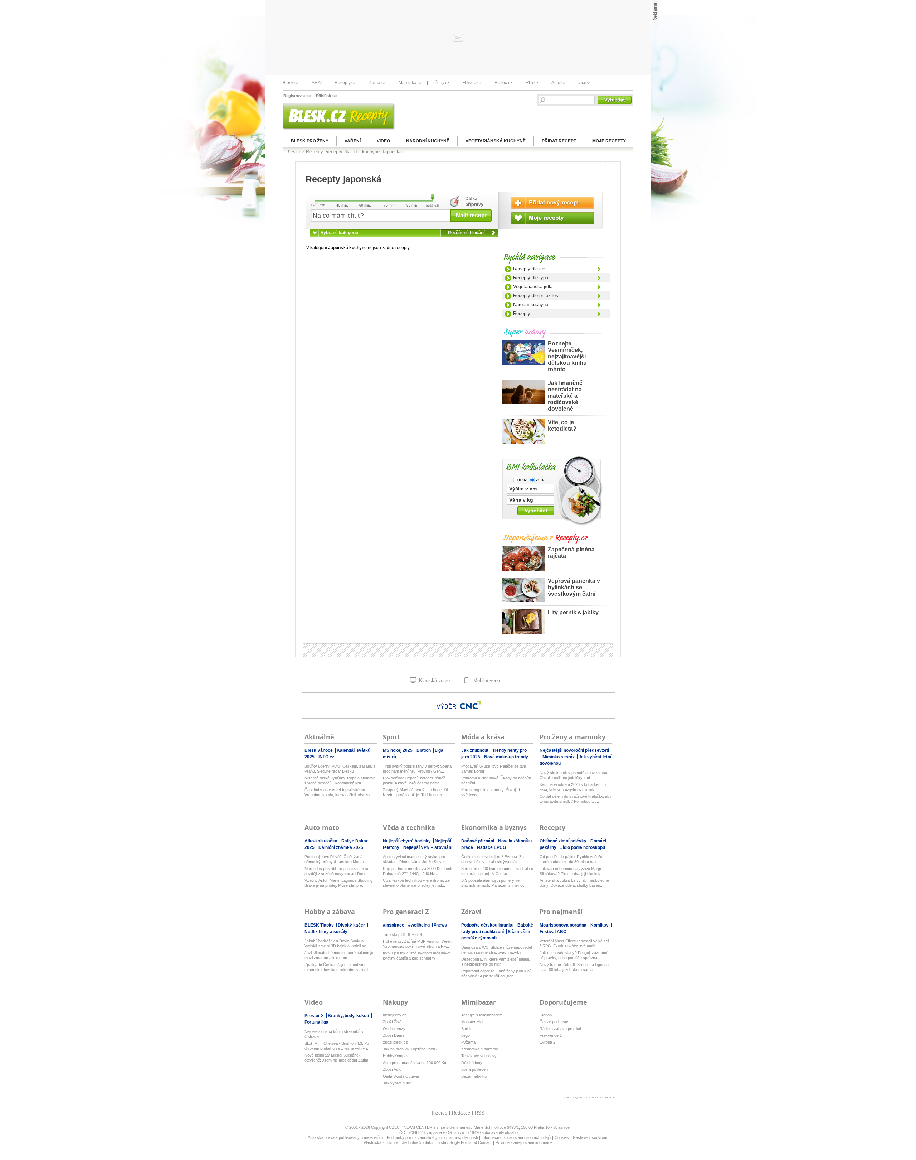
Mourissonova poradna (564, 925)
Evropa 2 (547, 1042)
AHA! (317, 83)
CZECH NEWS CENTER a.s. (415, 1127)
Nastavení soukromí (590, 1137)
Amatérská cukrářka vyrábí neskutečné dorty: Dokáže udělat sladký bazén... (574, 883)
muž (522, 479)
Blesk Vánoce (319, 750)
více (582, 83)
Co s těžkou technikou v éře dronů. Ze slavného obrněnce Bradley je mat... (416, 883)
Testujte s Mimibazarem (481, 1015)
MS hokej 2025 (398, 750)
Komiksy (600, 925)
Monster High (472, 1022)
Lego (465, 1035)
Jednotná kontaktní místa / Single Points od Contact (447, 1142)
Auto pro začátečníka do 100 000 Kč (414, 1062)
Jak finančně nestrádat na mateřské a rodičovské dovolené (565, 396)
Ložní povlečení (475, 1069)
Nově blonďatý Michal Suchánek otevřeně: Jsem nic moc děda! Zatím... (337, 1057)
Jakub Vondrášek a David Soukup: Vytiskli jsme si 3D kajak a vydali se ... (337, 943)
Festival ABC (553, 931)
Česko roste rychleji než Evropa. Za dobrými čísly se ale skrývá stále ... (492, 859)
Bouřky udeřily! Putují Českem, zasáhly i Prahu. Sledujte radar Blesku (339, 768)
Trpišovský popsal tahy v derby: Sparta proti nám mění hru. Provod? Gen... (417, 768)
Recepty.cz (345, 83)
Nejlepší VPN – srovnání (427, 847)
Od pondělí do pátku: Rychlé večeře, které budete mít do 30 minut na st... (571, 859)
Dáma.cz (377, 83)
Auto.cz (558, 83)
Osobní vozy (394, 1028)
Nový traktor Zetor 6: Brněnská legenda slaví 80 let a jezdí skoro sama (574, 967)
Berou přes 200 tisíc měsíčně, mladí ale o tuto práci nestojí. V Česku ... (497, 871)
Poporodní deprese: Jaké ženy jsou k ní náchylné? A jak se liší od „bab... (496, 973)
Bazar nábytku (474, 1076)
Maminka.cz (410, 83)
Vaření (353, 141)
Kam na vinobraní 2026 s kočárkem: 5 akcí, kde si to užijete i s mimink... (573, 787)
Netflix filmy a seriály (325, 931)
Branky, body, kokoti (349, 1015)
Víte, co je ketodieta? (562, 425)
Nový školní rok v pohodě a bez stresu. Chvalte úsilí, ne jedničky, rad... (574, 775)
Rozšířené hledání (466, 232)
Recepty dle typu (530, 277)
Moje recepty (609, 141)
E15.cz (532, 83)
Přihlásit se (326, 95)
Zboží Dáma (393, 1035)
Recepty (521, 313)
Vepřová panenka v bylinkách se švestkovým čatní (574, 587)
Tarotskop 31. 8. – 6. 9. (403, 934)
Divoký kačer (352, 925)
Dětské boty (471, 1062)
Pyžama (468, 1042)
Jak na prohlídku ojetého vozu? (410, 1049)
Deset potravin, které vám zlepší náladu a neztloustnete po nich (495, 961)
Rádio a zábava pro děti (560, 1028)
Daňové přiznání (478, 841)
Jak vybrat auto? (397, 1083)
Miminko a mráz (559, 756)
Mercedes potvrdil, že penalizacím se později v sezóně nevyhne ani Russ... (337, 871)
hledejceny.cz (394, 1015)
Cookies (562, 1137)
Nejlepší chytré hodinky (407, 841)
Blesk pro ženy (309, 141)
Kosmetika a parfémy (479, 1049)
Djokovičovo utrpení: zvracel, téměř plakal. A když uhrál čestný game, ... (414, 780)
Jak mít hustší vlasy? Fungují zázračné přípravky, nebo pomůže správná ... (574, 955)
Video (383, 141)
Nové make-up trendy (506, 756)
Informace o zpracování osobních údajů (516, 1137)
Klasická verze (434, 680)
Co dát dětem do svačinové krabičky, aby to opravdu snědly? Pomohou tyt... (576, 798)
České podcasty (554, 1022)
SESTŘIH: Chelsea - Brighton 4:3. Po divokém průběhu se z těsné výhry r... (337, 1045)
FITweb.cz (472, 83)
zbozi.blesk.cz (395, 1042)
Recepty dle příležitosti (537, 295)
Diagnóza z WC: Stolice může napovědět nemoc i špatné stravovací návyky (496, 949)
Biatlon (424, 750)
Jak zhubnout (475, 750)
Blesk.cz (291, 83)
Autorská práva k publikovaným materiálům (345, 1137)
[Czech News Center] (470, 705)
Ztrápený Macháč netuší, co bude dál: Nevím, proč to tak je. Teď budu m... (416, 792)
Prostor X (314, 1015)
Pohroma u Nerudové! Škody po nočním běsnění (496, 780)
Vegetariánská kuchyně (496, 141)
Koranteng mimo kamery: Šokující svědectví (490, 792)
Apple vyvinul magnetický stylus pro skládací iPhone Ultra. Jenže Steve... (415, 859)
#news (440, 925)
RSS (479, 1113)
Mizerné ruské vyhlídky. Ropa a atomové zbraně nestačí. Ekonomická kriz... (340, 780)
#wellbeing (419, 925)
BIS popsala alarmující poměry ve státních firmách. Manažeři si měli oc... (494, 883)
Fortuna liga (316, 1022)
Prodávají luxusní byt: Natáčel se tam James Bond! (493, 768)
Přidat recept (559, 141)
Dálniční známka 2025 (340, 847)
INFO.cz (326, 756)
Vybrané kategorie (339, 232)
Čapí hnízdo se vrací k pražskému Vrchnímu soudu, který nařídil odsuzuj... (339, 792)
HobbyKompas (396, 1056)
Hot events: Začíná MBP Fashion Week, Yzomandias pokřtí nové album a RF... (418, 943)
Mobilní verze (486, 680)
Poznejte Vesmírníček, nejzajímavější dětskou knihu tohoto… (567, 356)
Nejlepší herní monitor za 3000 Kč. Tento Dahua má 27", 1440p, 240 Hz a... (418, 871)
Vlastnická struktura (381, 1142)
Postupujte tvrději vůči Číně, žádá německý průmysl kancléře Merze (334, 859)
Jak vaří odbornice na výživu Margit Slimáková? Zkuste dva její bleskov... (572, 871)
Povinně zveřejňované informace (524, 1142)
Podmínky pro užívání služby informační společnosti (432, 1137)
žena (540, 479)
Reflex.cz (503, 83)
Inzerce (439, 1113)
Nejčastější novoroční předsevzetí (574, 750)
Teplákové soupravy (479, 1056)
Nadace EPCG (491, 847)
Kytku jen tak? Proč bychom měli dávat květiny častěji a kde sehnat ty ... (416, 955)
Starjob (546, 1015)
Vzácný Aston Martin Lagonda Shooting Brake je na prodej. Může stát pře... (338, 883)
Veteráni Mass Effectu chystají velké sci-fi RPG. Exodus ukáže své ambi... (575, 943)
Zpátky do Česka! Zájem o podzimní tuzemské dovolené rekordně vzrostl (336, 967)
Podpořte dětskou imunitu (488, 925)
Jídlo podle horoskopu (582, 847)
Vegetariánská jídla (532, 286)
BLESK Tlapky (319, 925)
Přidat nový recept (552, 203)
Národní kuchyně (427, 141)
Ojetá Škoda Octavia (401, 1076)
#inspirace (394, 925)
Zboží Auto (392, 1069)
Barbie (466, 1028)
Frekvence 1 (551, 1035)
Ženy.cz (442, 83)
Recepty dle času (531, 268)
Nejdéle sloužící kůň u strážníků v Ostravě (334, 1034)
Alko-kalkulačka (321, 841)
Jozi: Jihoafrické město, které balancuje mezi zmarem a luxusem (338, 955)
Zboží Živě (392, 1022)
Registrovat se (297, 95)
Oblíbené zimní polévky (564, 841)
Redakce (461, 1113)
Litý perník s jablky (573, 612)
